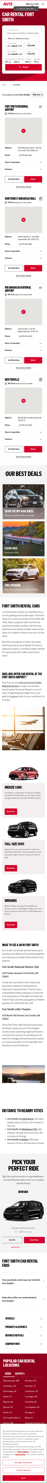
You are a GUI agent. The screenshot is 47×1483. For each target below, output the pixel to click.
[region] (23, 1453)
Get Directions (14, 179)
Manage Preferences (23, 1462)
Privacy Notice (23, 1452)
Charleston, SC (31, 1391)
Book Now (11, 811)
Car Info (12, 1240)
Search (25, 67)
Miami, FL (29, 1417)
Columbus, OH (9, 1386)
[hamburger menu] (43, 4)
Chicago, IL (30, 1412)
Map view (36, 95)
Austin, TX (7, 1412)
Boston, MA (8, 1423)
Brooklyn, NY (31, 1380)
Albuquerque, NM (11, 1380)
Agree (23, 1478)
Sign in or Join (32, 4)
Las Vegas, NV (31, 1396)
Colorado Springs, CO (34, 1423)
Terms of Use (20, 1454)
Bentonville (12, 379)
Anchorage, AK (9, 1391)
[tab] (9, 1374)
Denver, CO (8, 1407)
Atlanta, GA (8, 1402)
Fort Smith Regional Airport (16, 108)
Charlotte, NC (31, 1402)
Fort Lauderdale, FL (12, 1417)
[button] (23, 131)
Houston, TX (30, 1386)
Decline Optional (23, 1470)
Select (33, 179)
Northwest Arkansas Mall (20, 198)
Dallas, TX (7, 1396)
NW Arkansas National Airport (18, 289)
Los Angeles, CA (32, 1407)
